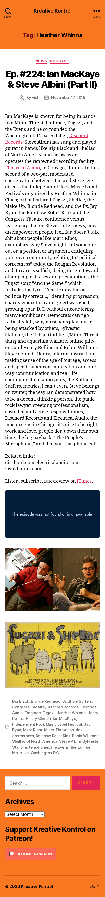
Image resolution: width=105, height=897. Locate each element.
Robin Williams (85, 735)
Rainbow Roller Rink (53, 735)
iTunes (84, 481)
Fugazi (48, 712)
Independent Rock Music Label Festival (47, 724)
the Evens (60, 747)
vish (35, 97)
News (41, 61)
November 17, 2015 (68, 97)
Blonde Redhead (45, 701)
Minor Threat (55, 729)
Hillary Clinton (38, 718)
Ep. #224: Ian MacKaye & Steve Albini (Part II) (53, 79)
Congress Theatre (28, 706)
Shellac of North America (34, 741)
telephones (39, 747)
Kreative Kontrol (52, 11)
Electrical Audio (22, 168)
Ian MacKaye (64, 718)
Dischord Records (62, 706)
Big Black (20, 701)
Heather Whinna (70, 712)
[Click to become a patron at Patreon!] (52, 854)
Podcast (60, 61)
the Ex (76, 747)
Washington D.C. (45, 752)
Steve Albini (70, 741)
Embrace (32, 712)
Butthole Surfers (77, 701)
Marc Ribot (32, 729)
